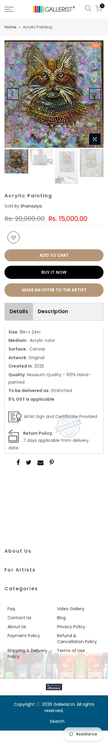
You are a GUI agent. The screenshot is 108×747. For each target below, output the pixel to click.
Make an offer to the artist (54, 290)
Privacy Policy (71, 627)
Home (10, 27)
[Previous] (13, 94)
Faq (11, 609)
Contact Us (19, 618)
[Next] (95, 94)
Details (19, 311)
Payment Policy (24, 636)
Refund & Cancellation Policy (77, 639)
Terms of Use (71, 651)
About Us (17, 627)
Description (53, 311)
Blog (61, 618)
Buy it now (54, 272)
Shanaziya (31, 206)
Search (57, 721)
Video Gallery (70, 609)
